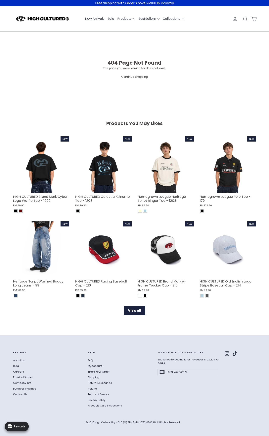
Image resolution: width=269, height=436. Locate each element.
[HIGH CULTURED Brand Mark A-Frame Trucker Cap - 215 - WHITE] (140, 295)
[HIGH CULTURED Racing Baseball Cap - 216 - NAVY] (82, 295)
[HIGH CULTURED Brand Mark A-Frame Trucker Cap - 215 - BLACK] (145, 295)
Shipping (93, 377)
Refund (92, 389)
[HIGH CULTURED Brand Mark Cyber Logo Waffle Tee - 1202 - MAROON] (20, 211)
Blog (16, 366)
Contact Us (20, 394)
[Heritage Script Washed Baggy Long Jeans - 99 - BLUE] (15, 295)
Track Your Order (99, 372)
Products (124, 18)
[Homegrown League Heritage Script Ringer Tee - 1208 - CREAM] (140, 211)
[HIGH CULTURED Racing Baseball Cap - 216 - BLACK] (77, 295)
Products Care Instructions (105, 405)
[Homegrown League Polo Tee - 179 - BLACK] (202, 211)
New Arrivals (94, 18)
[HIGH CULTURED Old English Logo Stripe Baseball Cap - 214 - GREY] (207, 295)
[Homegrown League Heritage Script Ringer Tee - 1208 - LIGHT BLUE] (145, 211)
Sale (111, 18)
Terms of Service (99, 394)
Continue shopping (134, 77)
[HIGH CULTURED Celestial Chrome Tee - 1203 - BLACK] (77, 211)
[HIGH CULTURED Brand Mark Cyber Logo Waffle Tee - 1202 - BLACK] (15, 211)
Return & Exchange (100, 383)
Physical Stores (23, 377)
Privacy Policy (96, 400)
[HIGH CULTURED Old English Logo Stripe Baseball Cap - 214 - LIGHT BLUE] (202, 295)
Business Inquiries (24, 389)
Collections (172, 18)
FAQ (90, 360)
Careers (18, 372)
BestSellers (147, 18)
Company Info (22, 383)
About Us (19, 360)
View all (134, 310)
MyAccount (95, 366)
